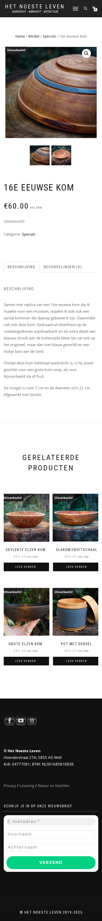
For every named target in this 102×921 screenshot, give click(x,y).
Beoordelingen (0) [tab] (63, 267)
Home (20, 36)
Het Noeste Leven (35, 7)
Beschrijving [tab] (21, 267)
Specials (49, 36)
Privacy (10, 785)
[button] (86, 53)
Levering (27, 785)
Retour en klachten (54, 785)
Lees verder (25, 567)
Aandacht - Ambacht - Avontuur (35, 11)
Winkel (33, 36)
